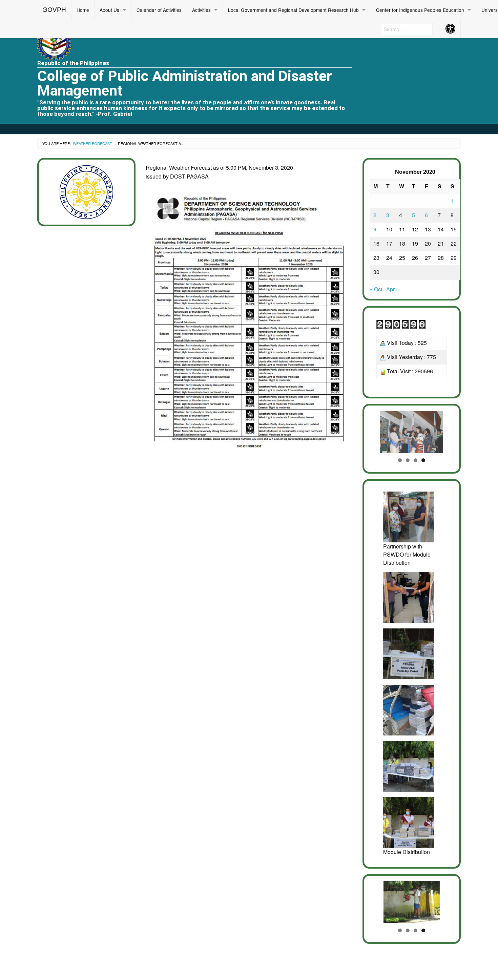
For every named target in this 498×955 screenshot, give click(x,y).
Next (445, 430)
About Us (109, 9)
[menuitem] (54, 10)
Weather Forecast (92, 143)
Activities (201, 9)
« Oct (376, 289)
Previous (378, 430)
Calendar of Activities (159, 9)
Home (83, 9)
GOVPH (54, 9)
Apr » (392, 289)
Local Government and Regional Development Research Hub (293, 9)
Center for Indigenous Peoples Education (420, 9)
